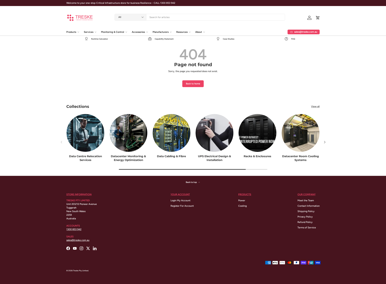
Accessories (138, 32)
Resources (182, 32)
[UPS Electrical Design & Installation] (214, 133)
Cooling (242, 205)
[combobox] (200, 17)
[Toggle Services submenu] (95, 32)
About (198, 32)
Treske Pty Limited (80, 271)
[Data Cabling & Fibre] (171, 133)
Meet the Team (305, 200)
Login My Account (180, 200)
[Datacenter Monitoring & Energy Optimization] (128, 133)
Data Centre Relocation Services (85, 158)
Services (88, 32)
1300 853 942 (73, 229)
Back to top (191, 182)
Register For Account (182, 205)
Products (71, 32)
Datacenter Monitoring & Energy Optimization (128, 158)
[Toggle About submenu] (204, 32)
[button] (318, 17)
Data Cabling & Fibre (171, 156)
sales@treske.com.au (77, 240)
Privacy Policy (305, 216)
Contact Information (308, 205)
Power (241, 200)
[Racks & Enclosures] (257, 133)
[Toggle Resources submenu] (189, 32)
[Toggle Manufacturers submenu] (170, 32)
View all (315, 106)
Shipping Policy (306, 211)
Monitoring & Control (112, 32)
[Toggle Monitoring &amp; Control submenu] (126, 32)
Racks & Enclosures (257, 156)
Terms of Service (306, 227)
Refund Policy (305, 222)
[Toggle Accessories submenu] (147, 32)
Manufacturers (161, 32)
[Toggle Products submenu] (78, 32)
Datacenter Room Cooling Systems (300, 158)
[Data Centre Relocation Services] (85, 133)
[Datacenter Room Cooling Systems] (301, 133)
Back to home (193, 83)
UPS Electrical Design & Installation (214, 158)
